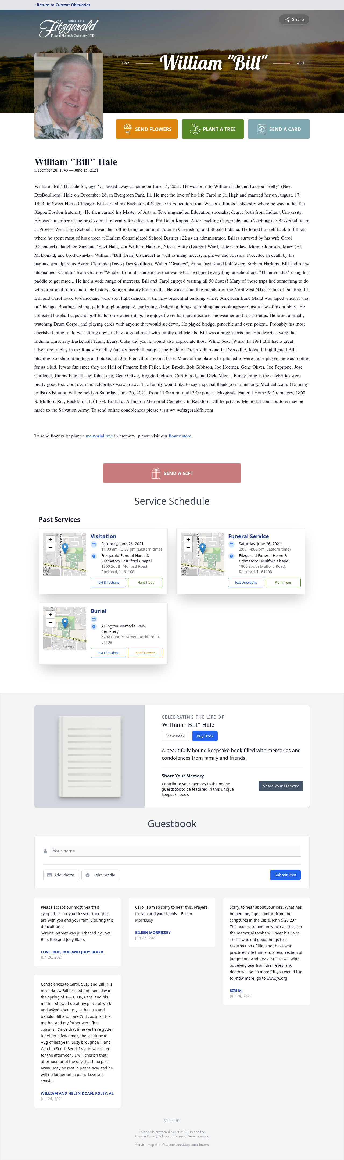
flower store (180, 435)
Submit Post (285, 874)
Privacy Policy (157, 1136)
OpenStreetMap (178, 1145)
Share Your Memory (281, 785)
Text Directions (108, 582)
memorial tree (99, 435)
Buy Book (205, 735)
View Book (175, 735)
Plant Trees (145, 582)
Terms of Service (186, 1136)
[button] (65, 548)
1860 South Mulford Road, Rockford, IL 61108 (124, 569)
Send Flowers (146, 653)
